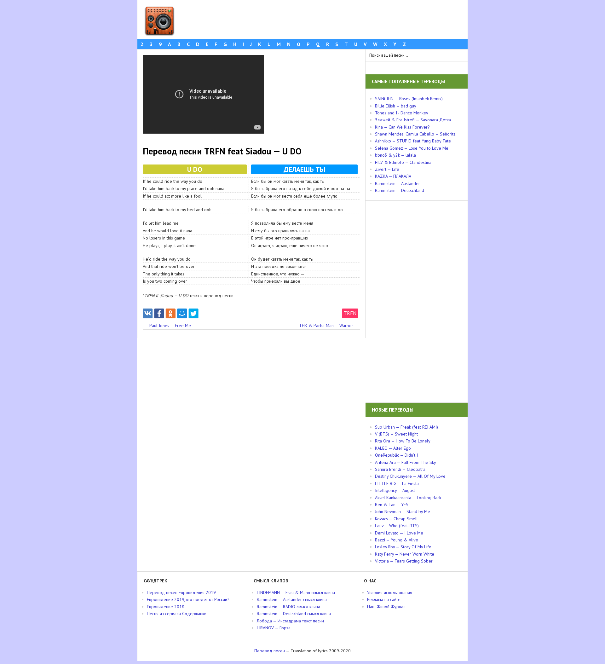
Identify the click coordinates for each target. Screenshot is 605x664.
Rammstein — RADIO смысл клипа (288, 606)
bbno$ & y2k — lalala (395, 155)
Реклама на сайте (383, 599)
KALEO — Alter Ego (393, 448)
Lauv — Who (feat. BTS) (397, 525)
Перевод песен (269, 651)
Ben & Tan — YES (391, 504)
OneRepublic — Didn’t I (396, 455)
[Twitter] (194, 313)
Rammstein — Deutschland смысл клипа (294, 613)
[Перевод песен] (159, 33)
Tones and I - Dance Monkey (401, 113)
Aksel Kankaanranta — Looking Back (408, 497)
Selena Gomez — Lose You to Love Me (411, 148)
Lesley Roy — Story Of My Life (403, 547)
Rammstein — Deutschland (399, 190)
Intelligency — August (395, 490)
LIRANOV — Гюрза (274, 628)
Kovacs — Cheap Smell (396, 519)
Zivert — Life (387, 169)
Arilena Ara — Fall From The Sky (405, 462)
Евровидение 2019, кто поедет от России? (188, 599)
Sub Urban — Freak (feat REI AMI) (406, 427)
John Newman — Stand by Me (402, 511)
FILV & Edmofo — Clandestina (403, 162)
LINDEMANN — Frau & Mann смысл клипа (296, 592)
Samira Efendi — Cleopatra (400, 469)
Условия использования (389, 592)
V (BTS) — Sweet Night (396, 434)
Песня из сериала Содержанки (176, 613)
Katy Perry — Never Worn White (404, 554)
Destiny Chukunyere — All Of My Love (410, 476)
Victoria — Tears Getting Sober (404, 561)
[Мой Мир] (182, 313)
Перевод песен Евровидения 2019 (181, 592)
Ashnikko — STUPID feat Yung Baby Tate (413, 141)
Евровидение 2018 (165, 606)
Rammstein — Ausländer (397, 183)
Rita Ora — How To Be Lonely (402, 441)
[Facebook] (159, 313)
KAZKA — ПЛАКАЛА (393, 176)
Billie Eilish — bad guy (395, 106)
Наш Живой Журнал (386, 606)
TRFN (350, 313)
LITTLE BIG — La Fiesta (397, 483)
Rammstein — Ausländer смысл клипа (292, 599)
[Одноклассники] (171, 313)
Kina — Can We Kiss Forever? (402, 127)
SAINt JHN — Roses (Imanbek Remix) (409, 98)
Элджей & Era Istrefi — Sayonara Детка (413, 120)
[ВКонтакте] (148, 313)
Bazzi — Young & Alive (396, 540)
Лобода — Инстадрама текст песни (290, 621)
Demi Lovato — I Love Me (399, 533)
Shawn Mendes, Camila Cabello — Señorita (415, 134)
